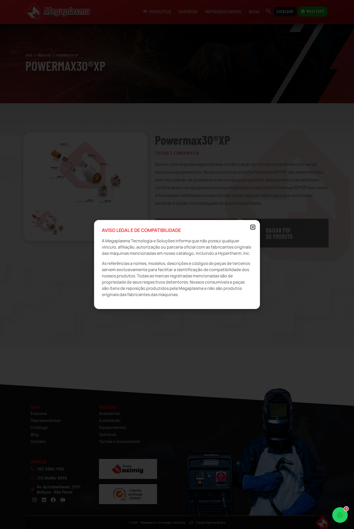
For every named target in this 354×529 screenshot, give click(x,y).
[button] (253, 227)
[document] (177, 264)
